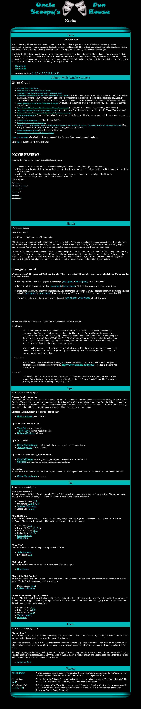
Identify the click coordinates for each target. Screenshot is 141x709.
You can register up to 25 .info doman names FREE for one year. (38, 103)
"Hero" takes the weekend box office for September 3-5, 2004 (37, 110)
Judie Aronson (24, 552)
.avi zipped (68, 281)
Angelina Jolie (24, 662)
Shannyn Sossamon (27, 506)
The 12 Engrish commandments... (28, 120)
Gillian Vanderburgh (27, 445)
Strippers (21, 462)
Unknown (22, 617)
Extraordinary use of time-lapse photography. (31, 123)
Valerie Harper (24, 615)
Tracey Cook (23, 431)
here (18, 142)
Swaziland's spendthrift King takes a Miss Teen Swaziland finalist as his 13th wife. (43, 95)
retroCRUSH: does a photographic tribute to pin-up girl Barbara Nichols (39, 93)
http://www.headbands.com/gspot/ (77, 365)
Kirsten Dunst (18, 673)
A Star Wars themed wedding (26, 115)
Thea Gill (21, 428)
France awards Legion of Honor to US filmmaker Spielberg (35, 133)
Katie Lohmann (24, 535)
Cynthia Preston (25, 459)
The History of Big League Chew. (27, 88)
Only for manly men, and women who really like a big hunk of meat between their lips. (44, 113)
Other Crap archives (20, 137)
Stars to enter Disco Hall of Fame (27, 130)
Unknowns (22, 538)
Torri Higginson (24, 447)
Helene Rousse (24, 416)
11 (58, 73)
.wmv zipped (81, 281)
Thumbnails (20, 66)
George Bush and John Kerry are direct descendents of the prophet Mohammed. (43, 108)
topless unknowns (26, 588)
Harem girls (23, 569)
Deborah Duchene (26, 433)
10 (54, 73)
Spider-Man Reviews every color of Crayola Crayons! (33, 90)
